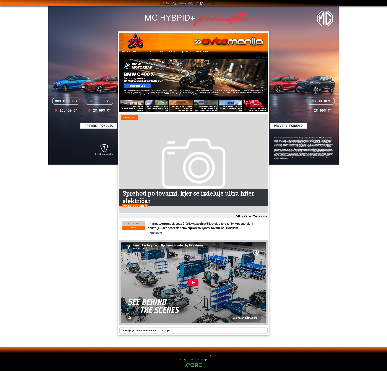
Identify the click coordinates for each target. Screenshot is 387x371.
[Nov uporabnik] (263, 2)
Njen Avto (185, 51)
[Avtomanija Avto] (165, 3)
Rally (172, 51)
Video (134, 117)
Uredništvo (202, 51)
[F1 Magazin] (174, 3)
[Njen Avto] (205, 3)
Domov (126, 51)
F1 (151, 51)
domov (125, 117)
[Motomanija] (190, 3)
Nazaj (263, 51)
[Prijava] (257, 2)
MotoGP (137, 51)
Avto (160, 51)
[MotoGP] (196, 3)
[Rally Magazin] (183, 3)
